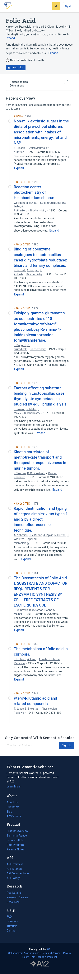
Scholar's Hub (15, 840)
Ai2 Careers (14, 817)
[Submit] (56, 6)
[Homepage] (7, 6)
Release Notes (15, 849)
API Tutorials (14, 868)
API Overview (15, 864)
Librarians (13, 921)
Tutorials (12, 925)
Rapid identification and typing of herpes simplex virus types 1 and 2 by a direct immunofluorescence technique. (41, 519)
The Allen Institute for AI (39, 964)
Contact (11, 930)
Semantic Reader (17, 835)
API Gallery (13, 878)
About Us (12, 802)
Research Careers (17, 898)
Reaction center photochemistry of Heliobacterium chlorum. (35, 192)
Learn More (14, 786)
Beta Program (15, 844)
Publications (14, 893)
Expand (10, 38)
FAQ (9, 916)
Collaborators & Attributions (23, 953)
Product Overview (17, 830)
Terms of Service (51, 953)
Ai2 (48, 949)
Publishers (13, 807)
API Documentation (18, 874)
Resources (13, 902)
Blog (11, 812)
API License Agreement (44, 956)
